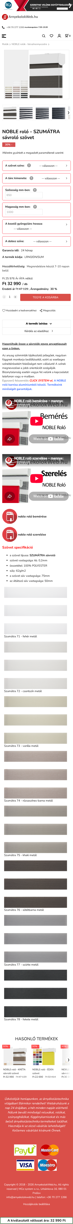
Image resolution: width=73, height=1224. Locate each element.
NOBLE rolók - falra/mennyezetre (29, 44)
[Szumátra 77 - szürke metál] (35, 938)
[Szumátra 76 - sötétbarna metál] (35, 884)
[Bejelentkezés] (59, 35)
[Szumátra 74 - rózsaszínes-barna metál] (35, 774)
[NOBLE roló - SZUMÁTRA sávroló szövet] (36, 74)
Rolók (5, 44)
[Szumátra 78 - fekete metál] (35, 993)
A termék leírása (36, 323)
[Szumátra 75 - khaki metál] (35, 829)
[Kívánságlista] (51, 36)
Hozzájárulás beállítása (36, 1204)
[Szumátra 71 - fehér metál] (35, 610)
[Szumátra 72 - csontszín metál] (35, 665)
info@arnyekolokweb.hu (20, 1197)
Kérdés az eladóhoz (37, 331)
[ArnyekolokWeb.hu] (19, 16)
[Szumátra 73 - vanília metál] (35, 720)
